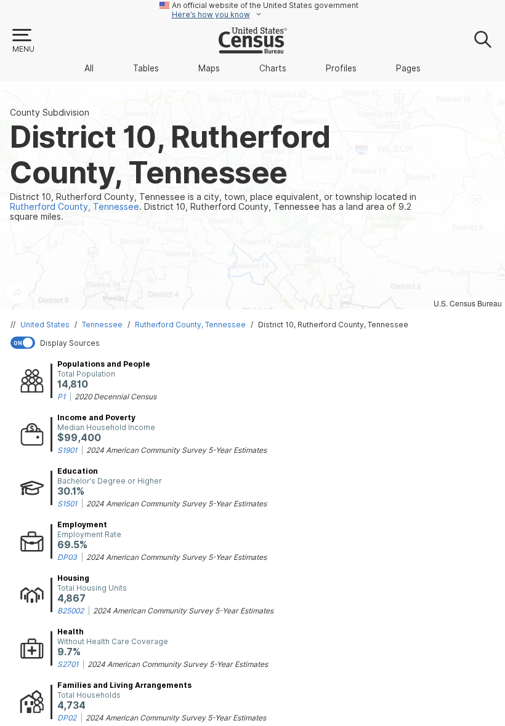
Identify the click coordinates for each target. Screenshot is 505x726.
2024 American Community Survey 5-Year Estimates (176, 450)
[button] (22, 41)
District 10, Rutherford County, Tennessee (333, 324)
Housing (73, 578)
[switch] (254, 343)
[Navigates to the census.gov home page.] (253, 49)
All (89, 68)
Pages (408, 68)
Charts (272, 68)
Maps (209, 68)
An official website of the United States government (265, 5)
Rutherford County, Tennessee (190, 324)
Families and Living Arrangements (124, 685)
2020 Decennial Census (115, 396)
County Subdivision (49, 113)
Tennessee (102, 324)
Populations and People (103, 364)
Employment (82, 524)
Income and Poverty (96, 417)
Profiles (341, 68)
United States (45, 324)
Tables (146, 68)
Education (77, 471)
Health (70, 631)
